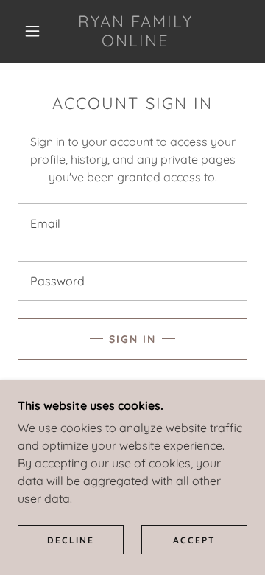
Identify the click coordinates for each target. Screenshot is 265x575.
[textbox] (132, 223)
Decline (70, 540)
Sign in (132, 339)
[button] (32, 31)
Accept (194, 540)
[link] (136, 31)
